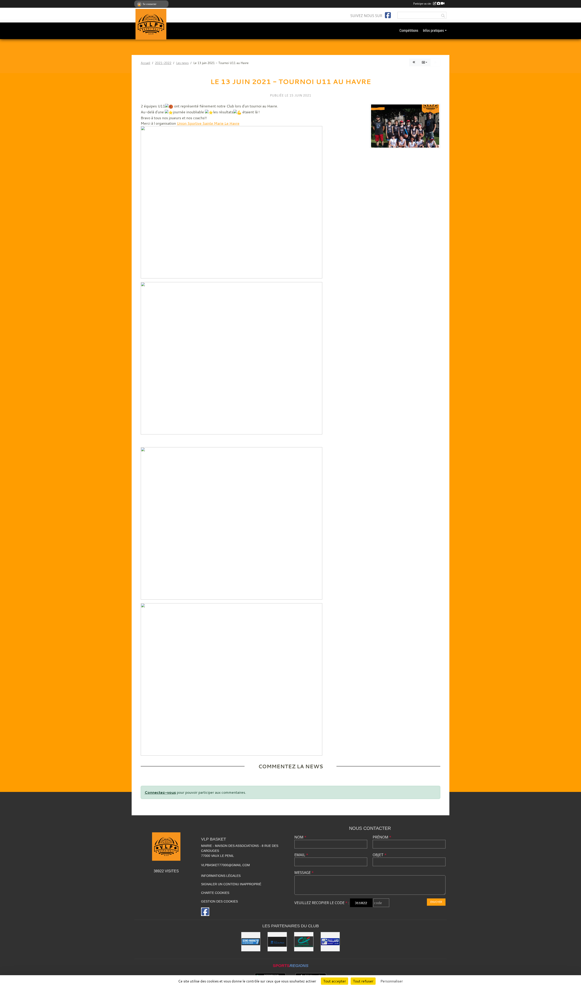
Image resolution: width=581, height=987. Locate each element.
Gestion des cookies (219, 901)
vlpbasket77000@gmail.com (225, 865)
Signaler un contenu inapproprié (231, 884)
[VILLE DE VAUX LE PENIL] (277, 941)
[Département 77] (251, 941)
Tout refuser (363, 981)
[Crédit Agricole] (303, 941)
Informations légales (221, 876)
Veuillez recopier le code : (321, 902)
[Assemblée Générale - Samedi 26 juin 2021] (414, 62)
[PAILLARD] (330, 941)
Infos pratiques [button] (433, 30)
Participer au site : (423, 3)
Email (301, 854)
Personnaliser (391, 981)
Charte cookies (215, 893)
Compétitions (408, 30)
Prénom (382, 837)
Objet (380, 854)
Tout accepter (334, 981)
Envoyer (436, 902)
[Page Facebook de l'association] (388, 15)
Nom (300, 837)
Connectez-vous (160, 792)
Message (304, 872)
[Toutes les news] (425, 62)
